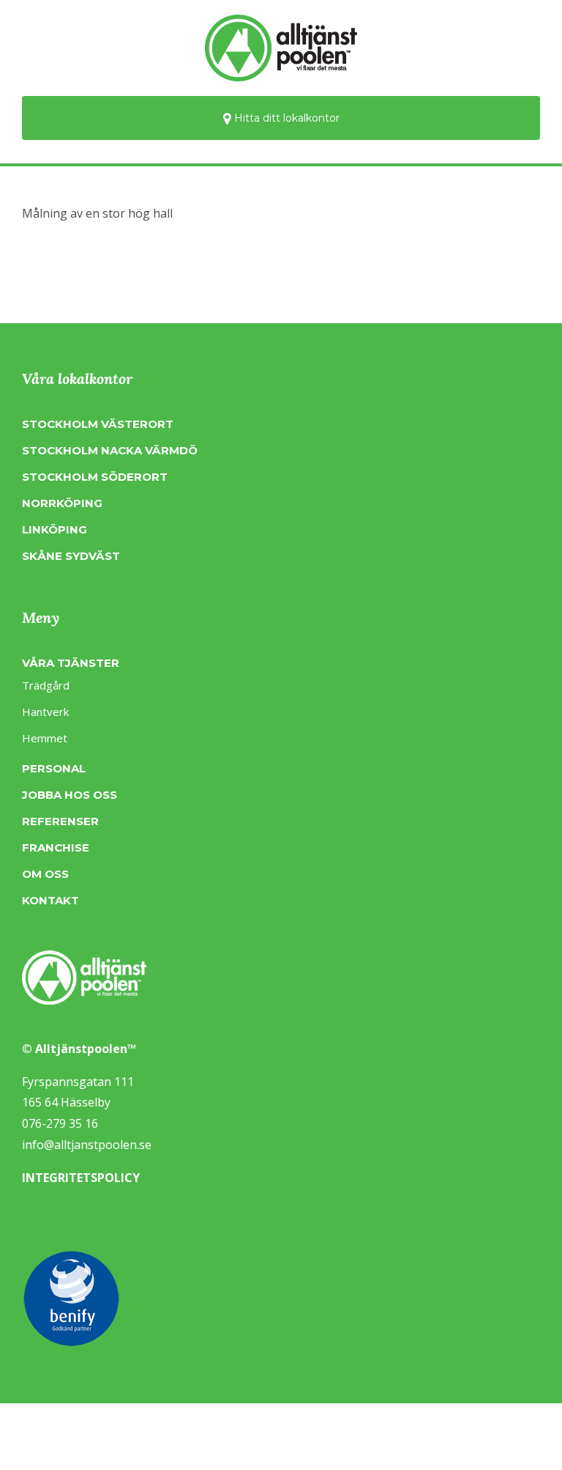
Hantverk (45, 711)
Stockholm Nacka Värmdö (110, 450)
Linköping (54, 529)
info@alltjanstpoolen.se (86, 1145)
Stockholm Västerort (97, 424)
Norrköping (62, 503)
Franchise (55, 847)
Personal (54, 768)
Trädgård (46, 685)
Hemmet (44, 738)
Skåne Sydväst (71, 556)
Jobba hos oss (69, 795)
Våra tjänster (70, 663)
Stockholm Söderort (95, 477)
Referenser (60, 821)
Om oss (45, 874)
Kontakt (50, 900)
